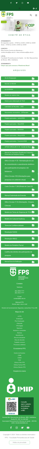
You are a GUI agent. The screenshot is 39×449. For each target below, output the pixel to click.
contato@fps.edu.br (19, 298)
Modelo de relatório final (12, 95)
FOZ (19, 360)
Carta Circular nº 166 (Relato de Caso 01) (19, 186)
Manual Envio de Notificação (13, 261)
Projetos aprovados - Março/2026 (15, 135)
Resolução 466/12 (11, 238)
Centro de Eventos (19, 353)
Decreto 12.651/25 (10, 83)
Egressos (19, 328)
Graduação (19, 318)
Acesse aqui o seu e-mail (19, 304)
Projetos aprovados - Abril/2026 (14, 129)
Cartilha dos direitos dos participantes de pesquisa (18, 253)
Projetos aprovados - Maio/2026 (14, 124)
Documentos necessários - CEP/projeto (16, 112)
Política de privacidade (19, 442)
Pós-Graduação (19, 321)
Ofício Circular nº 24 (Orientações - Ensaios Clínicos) (19, 203)
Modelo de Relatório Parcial (14, 245)
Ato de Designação (10, 78)
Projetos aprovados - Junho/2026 (15, 118)
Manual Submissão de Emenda (15, 195)
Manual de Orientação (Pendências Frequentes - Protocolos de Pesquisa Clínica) (19, 153)
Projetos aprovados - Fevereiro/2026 (16, 141)
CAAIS (19, 357)
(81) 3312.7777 (19, 293)
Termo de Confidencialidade (14, 225)
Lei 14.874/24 (9, 89)
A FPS (19, 316)
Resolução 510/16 (11, 232)
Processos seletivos (19, 344)
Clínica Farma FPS (19, 365)
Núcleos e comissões (19, 330)
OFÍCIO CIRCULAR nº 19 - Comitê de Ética (18, 147)
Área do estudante (19, 337)
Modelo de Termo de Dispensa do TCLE (18, 212)
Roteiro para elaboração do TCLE (15, 101)
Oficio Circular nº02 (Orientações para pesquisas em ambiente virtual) (17, 178)
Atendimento (19, 335)
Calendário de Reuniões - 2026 (14, 106)
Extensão (19, 323)
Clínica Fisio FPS (19, 362)
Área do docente (20, 340)
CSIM (19, 355)
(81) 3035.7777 (19, 291)
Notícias (19, 333)
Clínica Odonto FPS (19, 367)
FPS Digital (19, 325)
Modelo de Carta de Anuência (15, 219)
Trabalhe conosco (19, 342)
